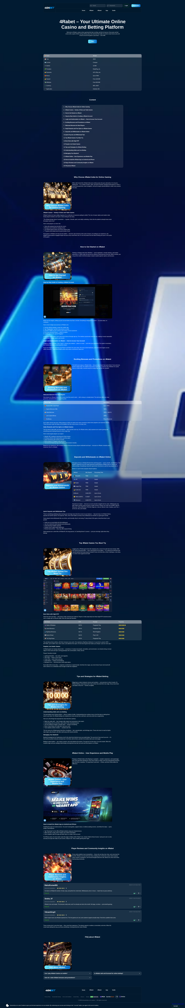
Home (83, 10)
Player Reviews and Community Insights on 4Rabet (79, 162)
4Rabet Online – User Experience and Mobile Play (78, 156)
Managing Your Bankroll (72, 153)
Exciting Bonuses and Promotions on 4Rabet (77, 122)
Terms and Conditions (67, 996)
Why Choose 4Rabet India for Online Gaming (77, 106)
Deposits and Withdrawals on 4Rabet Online (77, 131)
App (107, 10)
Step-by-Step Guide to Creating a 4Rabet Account (78, 116)
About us (82, 996)
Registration (136, 5)
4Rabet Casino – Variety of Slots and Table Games (79, 110)
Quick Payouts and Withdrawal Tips (75, 134)
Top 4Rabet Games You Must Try (74, 137)
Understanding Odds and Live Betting (75, 150)
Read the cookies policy (178, 1003)
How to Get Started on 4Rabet (73, 113)
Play (92, 41)
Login (126, 5)
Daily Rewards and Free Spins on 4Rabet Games (78, 128)
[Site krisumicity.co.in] (49, 8)
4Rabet (91, 10)
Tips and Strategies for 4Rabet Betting (75, 147)
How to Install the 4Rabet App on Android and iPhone (79, 159)
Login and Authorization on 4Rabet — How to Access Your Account (83, 119)
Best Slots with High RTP (72, 141)
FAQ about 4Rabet (70, 165)
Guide (113, 10)
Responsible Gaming (56, 996)
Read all (47, 893)
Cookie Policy (76, 996)
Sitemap (87, 996)
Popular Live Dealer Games (72, 144)
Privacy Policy (48, 996)
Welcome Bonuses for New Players (75, 125)
